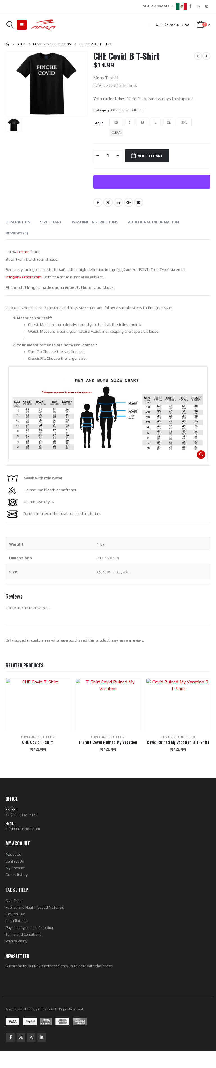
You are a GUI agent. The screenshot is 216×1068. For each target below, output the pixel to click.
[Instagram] (206, 6)
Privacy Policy (16, 941)
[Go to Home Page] (7, 44)
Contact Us (15, 861)
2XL (184, 122)
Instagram (31, 1037)
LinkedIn (118, 202)
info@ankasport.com (23, 829)
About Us (13, 854)
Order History (17, 875)
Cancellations (17, 921)
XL (169, 122)
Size (97, 122)
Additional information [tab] (153, 222)
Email (138, 202)
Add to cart (150, 155)
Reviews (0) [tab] (17, 233)
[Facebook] (190, 6)
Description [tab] (18, 222)
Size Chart (14, 901)
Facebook (97, 202)
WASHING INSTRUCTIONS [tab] (95, 222)
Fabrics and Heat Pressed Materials (35, 907)
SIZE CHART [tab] (51, 222)
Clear (116, 132)
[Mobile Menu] (22, 25)
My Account (15, 868)
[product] (38, 704)
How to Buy (15, 914)
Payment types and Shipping (29, 928)
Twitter (108, 202)
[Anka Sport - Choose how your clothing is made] (43, 25)
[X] (198, 6)
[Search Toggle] (10, 24)
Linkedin (41, 1037)
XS (116, 122)
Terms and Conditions (24, 934)
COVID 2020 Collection (128, 110)
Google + (128, 202)
